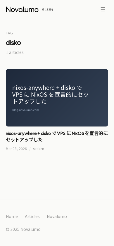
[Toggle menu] (103, 9)
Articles (32, 216)
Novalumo (57, 216)
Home (12, 216)
